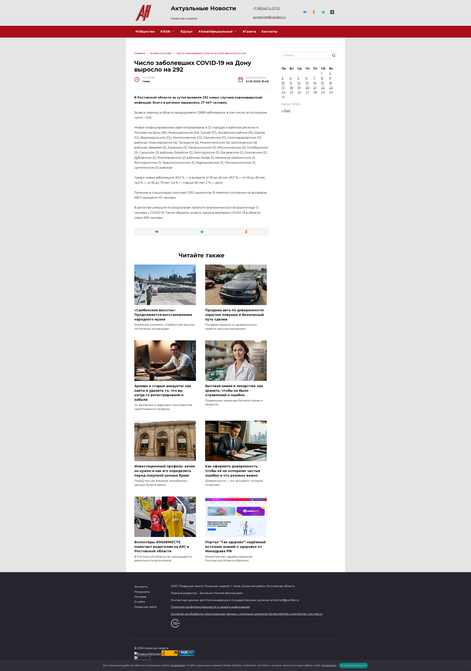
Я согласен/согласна (353, 665)
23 (331, 87)
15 (322, 83)
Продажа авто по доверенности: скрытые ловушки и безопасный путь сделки (234, 314)
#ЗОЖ (165, 31)
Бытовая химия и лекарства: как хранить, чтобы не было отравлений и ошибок (234, 390)
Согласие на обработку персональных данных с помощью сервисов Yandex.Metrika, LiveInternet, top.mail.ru (246, 614)
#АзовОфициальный (215, 31)
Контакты (269, 31)
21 (314, 87)
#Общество (145, 31)
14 (314, 83)
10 (283, 83)
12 (299, 83)
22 (323, 87)
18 (291, 87)
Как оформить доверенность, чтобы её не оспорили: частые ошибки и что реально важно (232, 470)
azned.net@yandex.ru (269, 17)
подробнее (178, 665)
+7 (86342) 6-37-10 (266, 8)
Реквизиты (142, 591)
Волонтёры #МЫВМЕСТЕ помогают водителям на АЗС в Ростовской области (161, 546)
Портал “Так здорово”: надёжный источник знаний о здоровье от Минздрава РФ (235, 546)
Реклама (140, 596)
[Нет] (466, 665)
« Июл (286, 110)
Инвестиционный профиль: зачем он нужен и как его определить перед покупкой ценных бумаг (164, 470)
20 (307, 87)
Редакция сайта (145, 607)
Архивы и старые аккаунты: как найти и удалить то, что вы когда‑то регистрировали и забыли (162, 392)
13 (307, 83)
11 (291, 83)
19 (299, 87)
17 (283, 87)
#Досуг (186, 31)
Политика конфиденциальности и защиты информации (210, 607)
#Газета (249, 31)
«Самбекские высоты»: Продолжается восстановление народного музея (163, 314)
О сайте (139, 601)
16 (330, 83)
